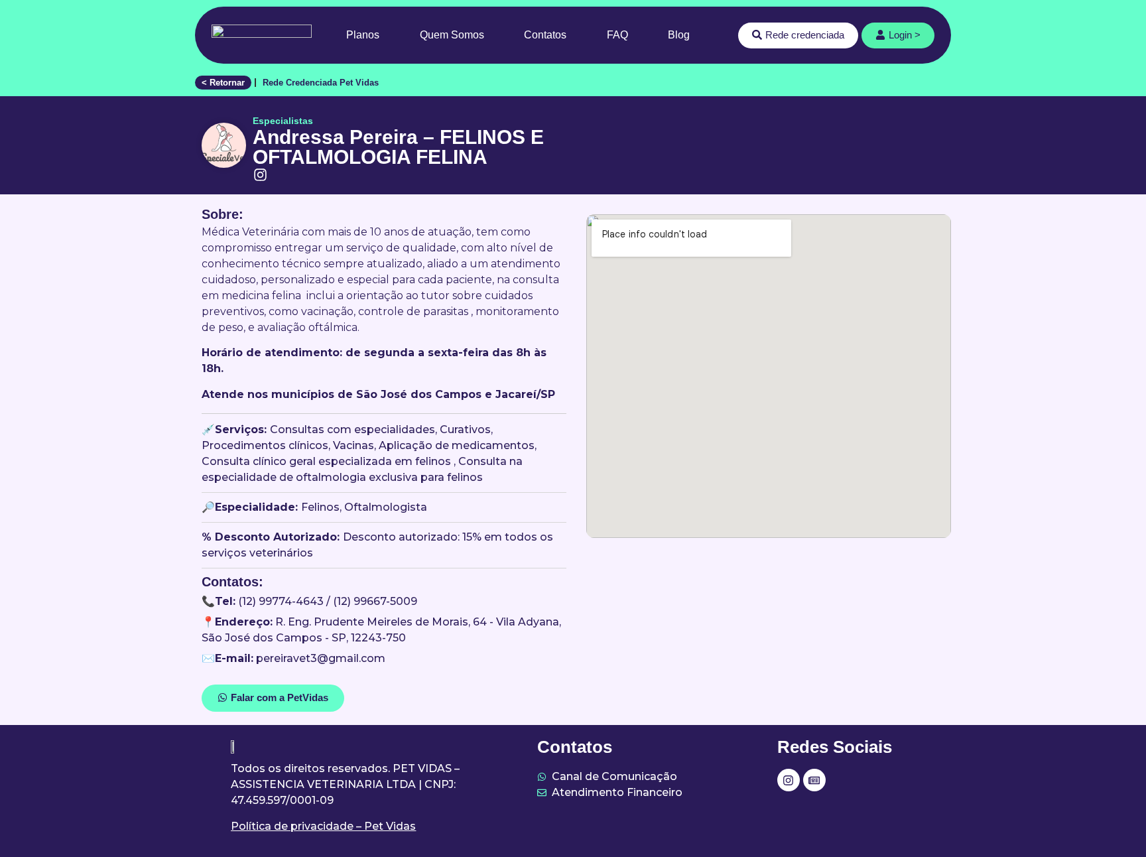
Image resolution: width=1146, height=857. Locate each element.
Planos (362, 34)
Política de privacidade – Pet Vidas (323, 826)
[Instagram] (788, 780)
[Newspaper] (814, 780)
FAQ (617, 34)
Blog (679, 34)
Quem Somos (452, 34)
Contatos (545, 34)
